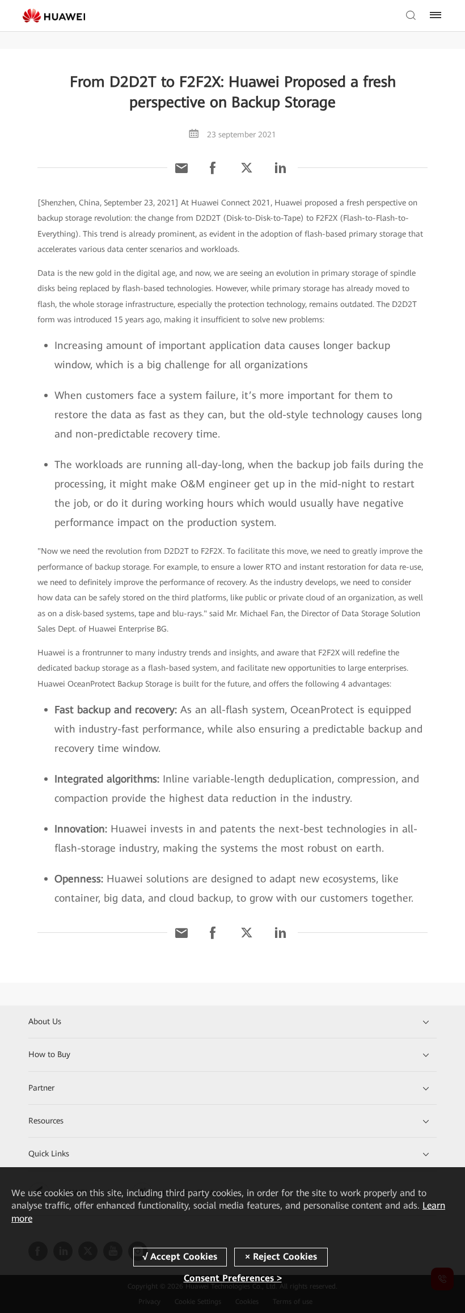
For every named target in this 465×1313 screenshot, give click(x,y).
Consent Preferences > (233, 1278)
